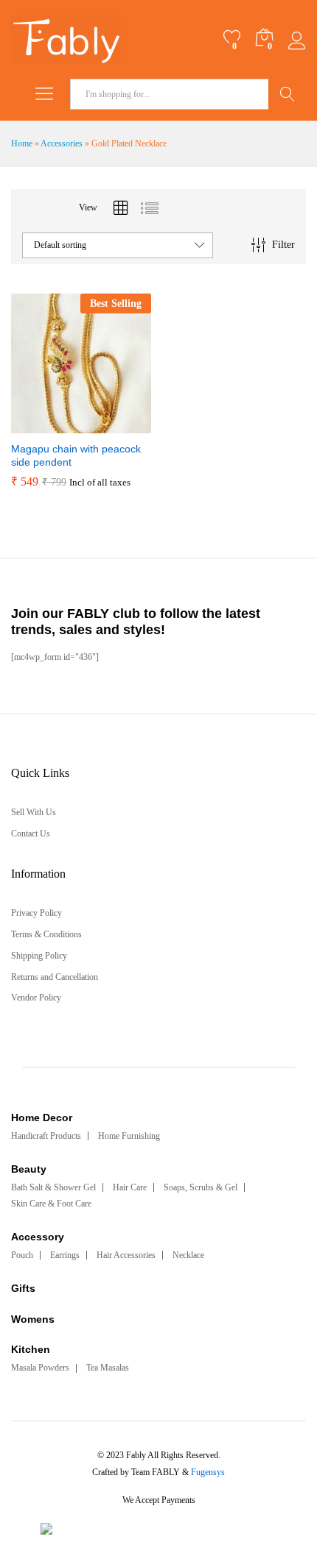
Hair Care (130, 1187)
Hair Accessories (126, 1255)
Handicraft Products (46, 1136)
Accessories (62, 143)
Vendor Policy (36, 997)
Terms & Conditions (46, 934)
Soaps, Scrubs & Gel (200, 1187)
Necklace (188, 1255)
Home (21, 143)
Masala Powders (40, 1367)
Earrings (65, 1255)
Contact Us (30, 833)
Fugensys (208, 1472)
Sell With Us (33, 812)
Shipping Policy (39, 955)
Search (287, 94)
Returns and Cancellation (54, 977)
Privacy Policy (36, 913)
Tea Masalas (107, 1367)
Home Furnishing (129, 1136)
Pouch (22, 1255)
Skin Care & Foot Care (51, 1203)
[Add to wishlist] (112, 424)
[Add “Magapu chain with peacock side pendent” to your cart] (45, 424)
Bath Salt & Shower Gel (53, 1187)
